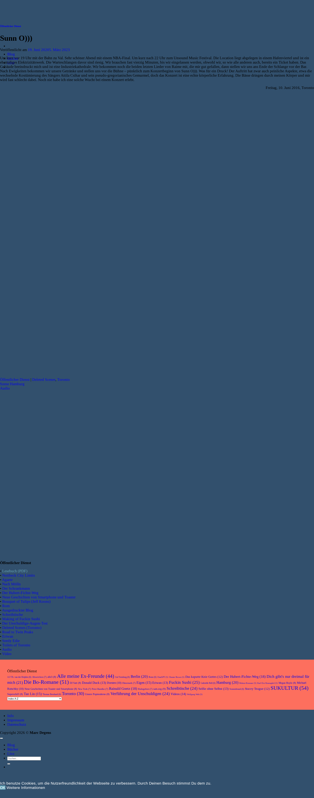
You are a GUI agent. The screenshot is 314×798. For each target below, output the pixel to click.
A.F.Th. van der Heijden (19, 677)
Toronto (63, 379)
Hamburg (227, 682)
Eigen (143, 682)
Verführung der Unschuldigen (140, 693)
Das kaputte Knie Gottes (204, 676)
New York (84, 689)
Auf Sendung (122, 677)
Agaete (7, 580)
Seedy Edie (11, 641)
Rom (6, 606)
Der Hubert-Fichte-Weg (20, 593)
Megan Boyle (287, 683)
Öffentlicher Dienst (10, 26)
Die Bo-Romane (46, 682)
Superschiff (15, 694)
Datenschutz (16, 724)
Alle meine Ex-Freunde (85, 676)
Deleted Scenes (43, 379)
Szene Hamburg (12, 384)
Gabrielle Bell (208, 683)
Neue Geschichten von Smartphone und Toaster (39, 597)
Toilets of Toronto (16, 645)
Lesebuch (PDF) (14, 571)
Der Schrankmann (16, 588)
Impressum (15, 720)
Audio (5, 388)
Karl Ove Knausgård (267, 683)
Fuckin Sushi (184, 682)
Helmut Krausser (247, 683)
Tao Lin (33, 694)
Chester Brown (176, 677)
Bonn (152, 677)
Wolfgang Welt (194, 694)
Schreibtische (12, 614)
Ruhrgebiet (145, 689)
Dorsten (114, 682)
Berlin (139, 676)
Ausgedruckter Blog (17, 610)
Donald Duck (94, 682)
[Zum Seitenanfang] (1, 738)
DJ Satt (75, 683)
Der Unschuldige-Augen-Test (25, 623)
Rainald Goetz (123, 688)
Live (10, 754)
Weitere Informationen (26, 787)
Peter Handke (100, 689)
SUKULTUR (290, 688)
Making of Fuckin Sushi (21, 619)
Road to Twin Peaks (17, 632)
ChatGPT (162, 677)
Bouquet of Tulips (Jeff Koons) (26, 601)
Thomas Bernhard (52, 694)
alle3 (51, 677)
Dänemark (129, 683)
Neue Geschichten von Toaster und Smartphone (51, 689)
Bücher (12, 749)
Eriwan (7, 636)
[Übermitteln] (8, 763)
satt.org (159, 688)
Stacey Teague (257, 688)
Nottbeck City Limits (18, 575)
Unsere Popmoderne (97, 694)
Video (6, 654)
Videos (178, 694)
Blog (11, 54)
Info (10, 716)
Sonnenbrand (237, 689)
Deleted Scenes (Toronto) (21, 627)
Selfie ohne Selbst (213, 688)
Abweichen (39, 677)
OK (2, 787)
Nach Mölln (11, 584)
